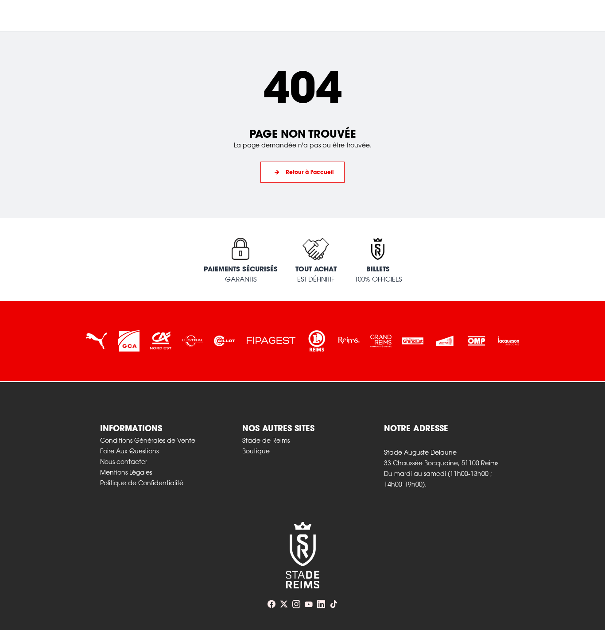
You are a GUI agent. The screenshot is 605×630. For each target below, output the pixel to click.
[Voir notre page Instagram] (296, 604)
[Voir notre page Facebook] (271, 604)
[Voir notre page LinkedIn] (321, 604)
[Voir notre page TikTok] (333, 604)
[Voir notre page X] (284, 604)
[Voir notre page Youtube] (308, 604)
